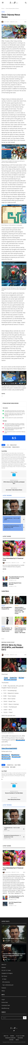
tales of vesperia (5, 767)
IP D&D (4, 979)
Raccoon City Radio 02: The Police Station (14, 793)
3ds (8, 445)
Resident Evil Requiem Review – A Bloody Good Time (12, 526)
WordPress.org (5, 1008)
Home (3, 8)
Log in (3, 999)
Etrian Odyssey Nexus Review (14, 799)
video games (12, 767)
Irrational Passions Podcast (8, 642)
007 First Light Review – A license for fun (13, 938)
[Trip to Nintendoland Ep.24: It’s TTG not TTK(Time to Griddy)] (5, 578)
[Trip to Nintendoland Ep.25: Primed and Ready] (14, 548)
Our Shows (4, 976)
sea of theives (18, 765)
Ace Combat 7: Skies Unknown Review (14, 490)
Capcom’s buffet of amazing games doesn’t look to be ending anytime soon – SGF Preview (20, 610)
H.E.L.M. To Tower (6, 970)
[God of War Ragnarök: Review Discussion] (5, 584)
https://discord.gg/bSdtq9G (9, 748)
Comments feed (6, 1005)
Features (4, 988)
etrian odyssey (13, 445)
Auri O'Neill (6, 654)
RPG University (6, 982)
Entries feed (5, 1002)
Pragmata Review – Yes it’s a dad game (12, 519)
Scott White (6, 21)
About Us (4, 964)
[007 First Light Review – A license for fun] (14, 507)
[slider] (7, 383)
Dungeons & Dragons (7, 973)
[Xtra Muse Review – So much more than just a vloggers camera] (7, 621)
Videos (3, 991)
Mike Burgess (8, 562)
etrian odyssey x (15, 447)
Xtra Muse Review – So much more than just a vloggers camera (7, 629)
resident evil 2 (10, 765)
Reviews (3, 605)
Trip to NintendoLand (7, 985)
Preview (16, 605)
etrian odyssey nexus (6, 447)
